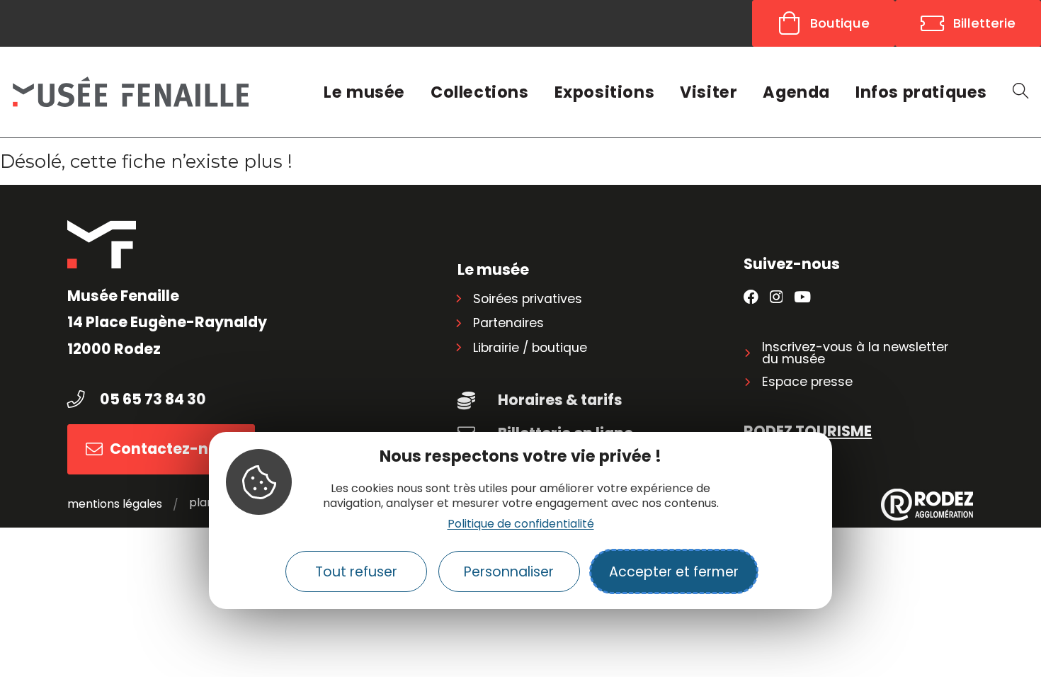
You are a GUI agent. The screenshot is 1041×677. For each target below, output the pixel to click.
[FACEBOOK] (751, 297)
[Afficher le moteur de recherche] (1020, 92)
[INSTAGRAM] (776, 297)
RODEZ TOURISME (808, 431)
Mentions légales (114, 504)
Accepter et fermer (674, 571)
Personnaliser (509, 571)
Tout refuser (356, 571)
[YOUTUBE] (802, 297)
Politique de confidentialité (521, 524)
